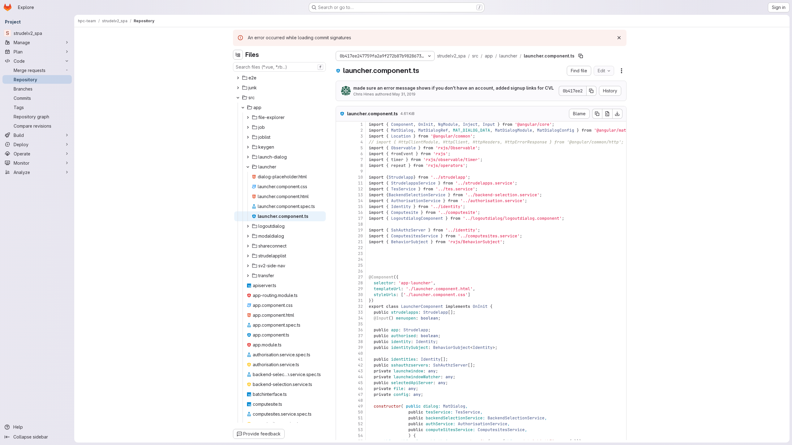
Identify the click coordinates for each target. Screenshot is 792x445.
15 (360, 206)
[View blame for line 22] (341, 248)
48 (360, 400)
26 (360, 271)
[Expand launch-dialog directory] (248, 157)
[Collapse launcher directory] (248, 167)
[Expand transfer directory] (248, 275)
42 (360, 365)
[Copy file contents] (597, 114)
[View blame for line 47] (341, 394)
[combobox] (279, 67)
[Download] (617, 114)
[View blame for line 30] (341, 295)
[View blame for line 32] (341, 306)
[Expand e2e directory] (238, 78)
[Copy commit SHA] (591, 91)
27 (360, 277)
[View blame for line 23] (341, 253)
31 (360, 300)
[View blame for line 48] (341, 400)
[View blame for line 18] (341, 224)
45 (360, 382)
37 (360, 335)
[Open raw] (607, 114)
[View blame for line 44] (341, 377)
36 (360, 330)
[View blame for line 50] (341, 412)
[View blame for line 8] (341, 165)
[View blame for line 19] (341, 230)
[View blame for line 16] (341, 212)
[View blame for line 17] (341, 218)
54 (360, 435)
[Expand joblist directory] (248, 137)
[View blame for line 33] (341, 312)
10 (360, 177)
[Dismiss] (619, 37)
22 (360, 247)
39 (360, 347)
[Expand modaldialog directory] (248, 236)
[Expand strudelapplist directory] (248, 256)
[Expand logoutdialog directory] (248, 226)
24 (360, 259)
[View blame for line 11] (341, 183)
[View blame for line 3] (341, 136)
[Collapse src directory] (238, 97)
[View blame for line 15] (341, 207)
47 (360, 394)
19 (360, 230)
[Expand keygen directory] (248, 147)
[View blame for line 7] (341, 160)
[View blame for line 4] (341, 142)
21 (360, 241)
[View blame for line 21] (341, 242)
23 (360, 253)
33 (360, 312)
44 (360, 376)
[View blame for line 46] (341, 389)
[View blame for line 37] (341, 336)
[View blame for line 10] (341, 177)
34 (360, 318)
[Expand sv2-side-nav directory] (248, 265)
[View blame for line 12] (341, 189)
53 (360, 429)
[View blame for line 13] (341, 195)
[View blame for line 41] (341, 359)
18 (360, 224)
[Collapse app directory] (243, 107)
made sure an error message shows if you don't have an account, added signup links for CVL (453, 88)
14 (360, 200)
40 (360, 353)
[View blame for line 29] (341, 289)
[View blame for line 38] (341, 342)
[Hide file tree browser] (238, 55)
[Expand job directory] (248, 127)
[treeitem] (280, 78)
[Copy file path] (581, 56)
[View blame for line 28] (341, 283)
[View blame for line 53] (341, 430)
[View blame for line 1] (341, 124)
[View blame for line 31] (341, 300)
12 (360, 189)
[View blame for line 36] (341, 330)
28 (360, 283)
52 (360, 423)
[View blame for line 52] (341, 424)
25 (360, 265)
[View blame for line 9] (341, 171)
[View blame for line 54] (341, 436)
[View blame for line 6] (341, 154)
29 (360, 288)
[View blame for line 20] (341, 236)
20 (360, 236)
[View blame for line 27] (341, 277)
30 (360, 294)
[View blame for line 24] (341, 259)
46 (360, 388)
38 (360, 341)
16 (360, 212)
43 (360, 371)
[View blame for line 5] (341, 148)
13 (360, 194)
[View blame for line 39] (341, 347)
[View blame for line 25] (341, 265)
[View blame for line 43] (341, 371)
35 (360, 324)
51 (360, 418)
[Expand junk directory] (238, 87)
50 (360, 412)
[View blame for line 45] (341, 383)
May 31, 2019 (403, 94)
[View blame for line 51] (341, 418)
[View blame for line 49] (341, 406)
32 (360, 306)
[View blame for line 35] (341, 324)
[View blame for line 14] (341, 201)
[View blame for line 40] (341, 353)
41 (360, 359)
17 (360, 218)
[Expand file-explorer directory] (248, 117)
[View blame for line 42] (341, 365)
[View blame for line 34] (341, 318)
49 (360, 406)
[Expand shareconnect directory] (248, 246)
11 (360, 183)
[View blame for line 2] (341, 130)
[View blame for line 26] (341, 271)
